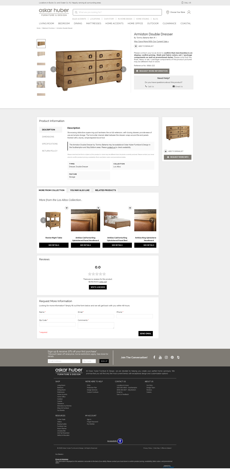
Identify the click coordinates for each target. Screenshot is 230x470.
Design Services (92, 390)
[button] (175, 12)
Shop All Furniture (63, 408)
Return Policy (50, 151)
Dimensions (48, 137)
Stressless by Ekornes (64, 406)
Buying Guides (62, 424)
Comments (83, 320)
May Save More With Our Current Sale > (151, 41)
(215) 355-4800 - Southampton (127, 387)
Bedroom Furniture (48, 28)
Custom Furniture (92, 392)
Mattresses (93, 23)
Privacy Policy (147, 448)
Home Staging (142, 19)
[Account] (189, 12)
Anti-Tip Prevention (63, 433)
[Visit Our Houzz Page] (178, 357)
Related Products (105, 190)
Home (38, 28)
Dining (78, 23)
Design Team (151, 387)
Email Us (179, 86)
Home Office (135, 23)
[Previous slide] (43, 220)
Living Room (46, 23)
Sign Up (104, 361)
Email (81, 312)
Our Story (109, 19)
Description (48, 130)
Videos (59, 422)
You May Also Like (79, 190)
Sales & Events (79, 19)
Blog (155, 19)
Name (42, 312)
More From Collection (51, 190)
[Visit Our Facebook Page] (154, 357)
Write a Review (98, 287)
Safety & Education (63, 435)
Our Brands (61, 410)
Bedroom (64, 23)
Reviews (149, 390)
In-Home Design (125, 19)
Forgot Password (92, 422)
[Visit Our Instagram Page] (166, 357)
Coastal (186, 23)
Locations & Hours (123, 385)
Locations (95, 19)
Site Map (157, 448)
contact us (111, 147)
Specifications (50, 144)
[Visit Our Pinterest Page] (172, 357)
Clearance (169, 23)
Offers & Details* (166, 448)
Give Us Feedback (123, 394)
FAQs (88, 385)
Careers (149, 392)
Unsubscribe (61, 431)
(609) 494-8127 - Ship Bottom (126, 390)
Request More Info (179, 157)
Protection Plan (92, 387)
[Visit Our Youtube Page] (160, 357)
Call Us (150, 86)
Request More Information (153, 71)
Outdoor (152, 23)
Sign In (89, 419)
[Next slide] (152, 220)
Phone (120, 312)
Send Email (145, 333)
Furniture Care (61, 426)
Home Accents (114, 23)
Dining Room (61, 390)
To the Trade (61, 419)
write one (102, 282)
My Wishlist (91, 424)
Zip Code (43, 320)
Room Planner (61, 428)
